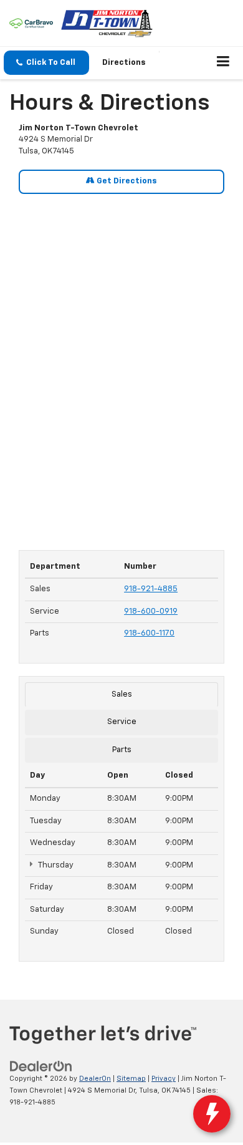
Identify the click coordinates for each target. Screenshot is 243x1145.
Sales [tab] (122, 694)
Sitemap (131, 1078)
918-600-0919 (151, 611)
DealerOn (95, 1078)
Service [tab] (121, 722)
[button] (46, 63)
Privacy (163, 1078)
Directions (124, 63)
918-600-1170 (149, 633)
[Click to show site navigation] (223, 63)
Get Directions (126, 181)
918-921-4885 (151, 589)
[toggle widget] (212, 1114)
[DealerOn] (41, 1067)
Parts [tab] (121, 750)
